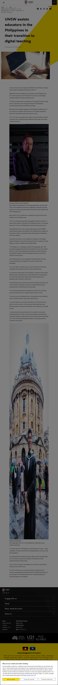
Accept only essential (29, 679)
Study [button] (7, 604)
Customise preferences (47, 679)
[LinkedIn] (38, 9)
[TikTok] (47, 9)
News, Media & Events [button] (13, 609)
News (10, 7)
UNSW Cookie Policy (29, 675)
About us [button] (8, 614)
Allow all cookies (11, 679)
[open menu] (3, 2)
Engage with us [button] (11, 598)
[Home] (29, 2)
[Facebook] (40, 9)
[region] (29, 672)
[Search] (54, 2)
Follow (50, 6)
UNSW (2, 7)
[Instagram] (44, 9)
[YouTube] (50, 9)
